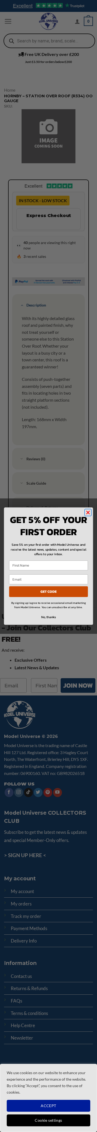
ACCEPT (48, 1105)
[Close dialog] (88, 512)
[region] (48, 1098)
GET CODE (48, 591)
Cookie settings (48, 1120)
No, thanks (48, 617)
